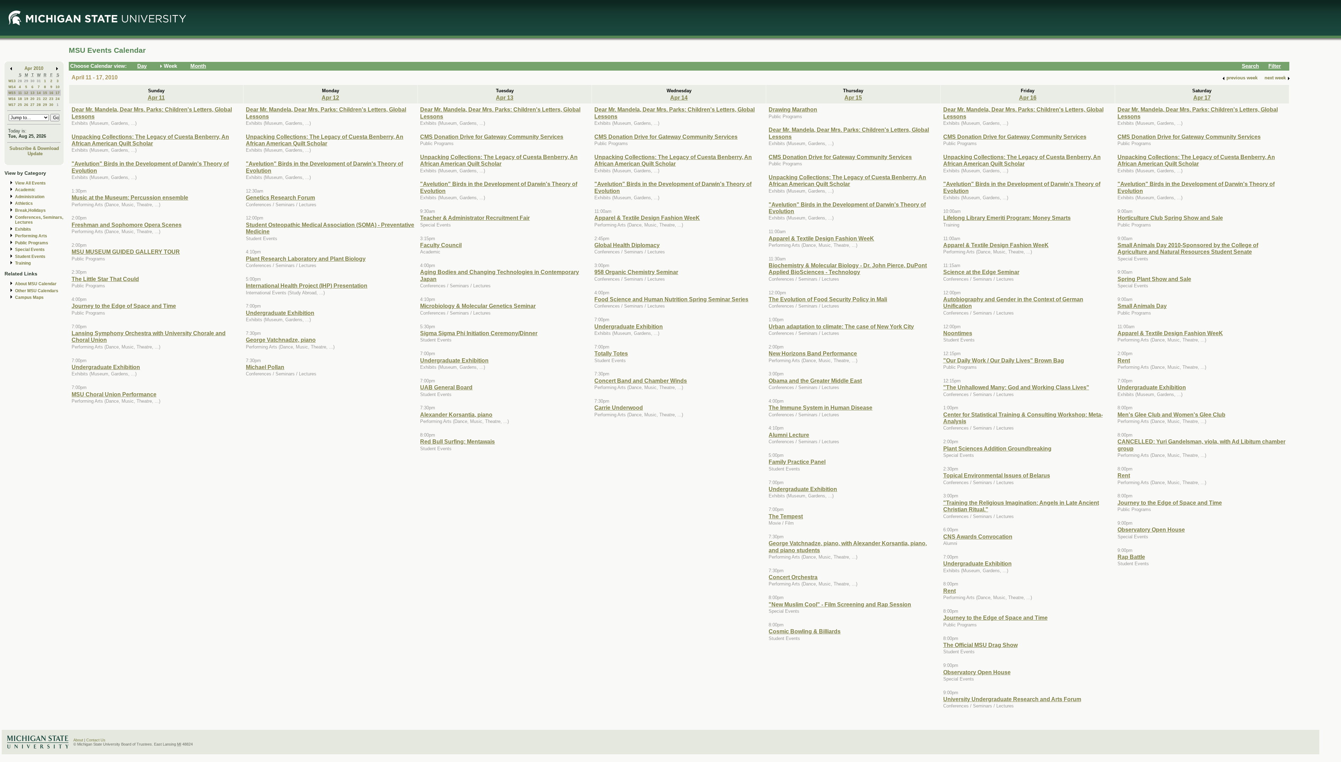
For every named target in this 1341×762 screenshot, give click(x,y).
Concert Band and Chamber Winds (640, 381)
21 (39, 99)
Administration (29, 196)
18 (20, 99)
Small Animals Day (1142, 306)
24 (58, 99)
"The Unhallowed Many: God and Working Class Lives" (1016, 387)
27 (32, 105)
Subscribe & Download (34, 148)
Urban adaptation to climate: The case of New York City (841, 326)
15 (45, 93)
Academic (25, 189)
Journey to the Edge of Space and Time (124, 306)
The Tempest (786, 516)
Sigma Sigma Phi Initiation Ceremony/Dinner (478, 333)
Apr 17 (1202, 97)
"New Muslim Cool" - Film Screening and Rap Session (840, 604)
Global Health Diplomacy (627, 245)
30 (32, 81)
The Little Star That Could (105, 279)
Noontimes (957, 333)
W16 (12, 99)
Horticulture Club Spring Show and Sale (1170, 218)
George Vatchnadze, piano (281, 340)
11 (20, 93)
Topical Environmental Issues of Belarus (996, 475)
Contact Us (95, 740)
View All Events (30, 183)
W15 (12, 93)
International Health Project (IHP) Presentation (306, 285)
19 (26, 99)
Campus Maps (29, 297)
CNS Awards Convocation (977, 536)
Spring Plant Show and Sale (1154, 279)
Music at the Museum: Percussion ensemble (130, 197)
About (78, 740)
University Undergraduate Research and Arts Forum (1012, 699)
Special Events (30, 249)
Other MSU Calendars (36, 290)
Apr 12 (330, 97)
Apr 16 (1027, 97)
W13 (12, 81)
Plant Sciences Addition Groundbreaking (997, 448)
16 (51, 93)
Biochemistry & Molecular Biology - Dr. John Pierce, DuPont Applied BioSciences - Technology (848, 268)
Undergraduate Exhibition (106, 367)
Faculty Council (441, 245)
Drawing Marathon (793, 109)
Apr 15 (853, 97)
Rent (949, 591)
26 (26, 105)
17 (58, 93)
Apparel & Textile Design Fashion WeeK (647, 218)
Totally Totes (611, 353)
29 (26, 81)
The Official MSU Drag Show (980, 645)
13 (32, 93)
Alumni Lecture (789, 435)
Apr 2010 (33, 68)
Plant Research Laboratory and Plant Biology (306, 259)
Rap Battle (1131, 557)
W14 (12, 87)
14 (39, 93)
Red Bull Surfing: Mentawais (457, 441)
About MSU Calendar (36, 283)
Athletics (24, 203)
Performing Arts (31, 235)
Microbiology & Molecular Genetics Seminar (478, 306)
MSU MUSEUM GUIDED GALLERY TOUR (126, 252)
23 (51, 99)
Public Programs (31, 242)
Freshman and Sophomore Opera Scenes (127, 225)
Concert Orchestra (793, 577)
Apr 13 (504, 97)
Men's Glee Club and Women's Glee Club (1171, 414)
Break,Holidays (30, 210)
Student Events (30, 256)
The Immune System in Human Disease (820, 407)
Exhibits (23, 229)
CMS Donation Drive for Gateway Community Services (491, 137)
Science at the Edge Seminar (981, 272)
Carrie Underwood (618, 407)
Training (23, 263)
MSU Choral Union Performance (114, 394)
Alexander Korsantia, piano (456, 414)
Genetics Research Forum (280, 197)
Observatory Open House (977, 672)
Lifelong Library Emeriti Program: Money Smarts (1007, 218)
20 (32, 99)
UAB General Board (446, 387)
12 (26, 93)
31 (39, 81)
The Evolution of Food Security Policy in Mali (828, 299)
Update (35, 153)
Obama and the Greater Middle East (815, 381)
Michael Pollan (265, 367)
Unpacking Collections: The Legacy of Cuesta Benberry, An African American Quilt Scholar (150, 140)
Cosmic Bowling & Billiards (805, 631)
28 (20, 81)
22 (45, 99)
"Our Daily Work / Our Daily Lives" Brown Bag (1003, 360)
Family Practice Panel (797, 462)
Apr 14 (679, 97)
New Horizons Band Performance (813, 353)
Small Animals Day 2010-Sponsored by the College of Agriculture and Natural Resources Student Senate (1188, 248)
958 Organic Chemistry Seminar (636, 272)
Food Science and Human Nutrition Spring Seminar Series (671, 299)
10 (58, 87)
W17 (12, 105)
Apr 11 (156, 97)
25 (20, 105)
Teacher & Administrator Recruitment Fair (475, 218)
